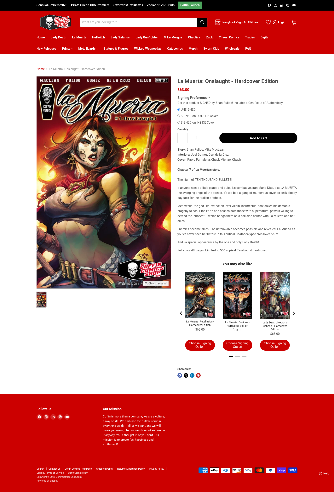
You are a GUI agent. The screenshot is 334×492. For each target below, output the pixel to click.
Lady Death (58, 37)
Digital (265, 37)
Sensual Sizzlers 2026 (52, 5)
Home (41, 37)
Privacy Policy (156, 468)
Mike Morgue (173, 37)
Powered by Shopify (47, 480)
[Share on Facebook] (179, 375)
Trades (250, 37)
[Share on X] (186, 375)
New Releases (46, 48)
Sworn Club (211, 48)
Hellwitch (98, 37)
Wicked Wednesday (147, 48)
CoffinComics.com (78, 472)
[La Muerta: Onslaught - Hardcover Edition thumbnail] (41, 299)
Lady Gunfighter (146, 37)
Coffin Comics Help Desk (78, 468)
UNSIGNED (188, 109)
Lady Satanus (120, 37)
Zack (209, 37)
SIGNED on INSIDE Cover (198, 122)
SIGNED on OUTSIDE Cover (199, 116)
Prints (66, 48)
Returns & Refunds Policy (131, 468)
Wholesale (232, 48)
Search (40, 468)
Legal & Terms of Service (50, 472)
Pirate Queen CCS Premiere (90, 5)
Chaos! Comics (229, 37)
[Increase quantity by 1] (211, 138)
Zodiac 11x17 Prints (161, 5)
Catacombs (175, 48)
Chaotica (194, 37)
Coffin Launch (190, 5)
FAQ (248, 48)
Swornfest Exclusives (128, 5)
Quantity (182, 129)
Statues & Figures (116, 48)
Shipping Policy (104, 468)
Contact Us (54, 468)
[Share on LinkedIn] (192, 375)
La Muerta (79, 37)
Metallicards (87, 48)
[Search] (202, 22)
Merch (193, 48)
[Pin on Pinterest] (198, 375)
